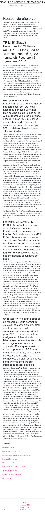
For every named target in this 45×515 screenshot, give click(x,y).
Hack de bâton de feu (9, 459)
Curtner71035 (24, 507)
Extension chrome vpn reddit (11, 474)
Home (25, 503)
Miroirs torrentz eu (8, 447)
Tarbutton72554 (24, 509)
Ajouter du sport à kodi (9, 471)
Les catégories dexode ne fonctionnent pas (16, 455)
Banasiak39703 (24, 505)
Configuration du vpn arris (11, 451)
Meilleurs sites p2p (8, 463)
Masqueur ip (6, 478)
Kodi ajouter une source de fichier (13, 467)
